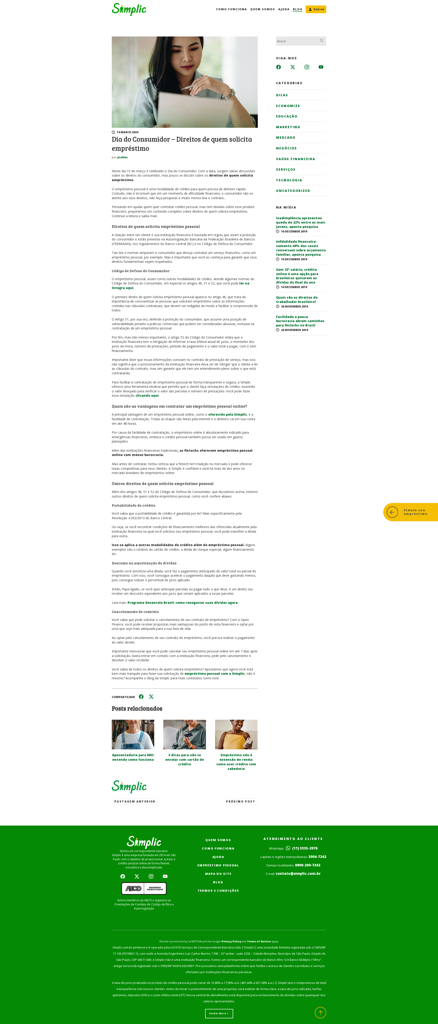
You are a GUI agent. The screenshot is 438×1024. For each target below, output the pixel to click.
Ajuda (284, 9)
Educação (286, 116)
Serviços (286, 169)
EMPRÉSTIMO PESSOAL (218, 865)
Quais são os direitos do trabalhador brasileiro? (297, 299)
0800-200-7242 (307, 865)
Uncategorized (293, 190)
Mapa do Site (218, 874)
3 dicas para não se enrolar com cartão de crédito (184, 759)
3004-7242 (317, 856)
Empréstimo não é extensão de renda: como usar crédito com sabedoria (236, 762)
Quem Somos (262, 9)
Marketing (288, 127)
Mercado (285, 137)
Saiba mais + (219, 1013)
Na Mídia (286, 207)
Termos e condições (218, 891)
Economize (288, 106)
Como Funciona (231, 9)
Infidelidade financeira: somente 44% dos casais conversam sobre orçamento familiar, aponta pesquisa (301, 248)
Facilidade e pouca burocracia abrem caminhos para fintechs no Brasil (300, 321)
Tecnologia (289, 180)
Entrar (319, 9)
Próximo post (240, 801)
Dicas (282, 95)
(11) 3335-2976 (304, 848)
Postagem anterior (135, 801)
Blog (297, 9)
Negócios (286, 148)
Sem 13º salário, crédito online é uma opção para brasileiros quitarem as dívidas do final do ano (297, 276)
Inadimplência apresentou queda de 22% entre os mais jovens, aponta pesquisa (300, 222)
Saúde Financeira (295, 159)
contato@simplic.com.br (298, 873)
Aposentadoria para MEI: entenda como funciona (133, 757)
